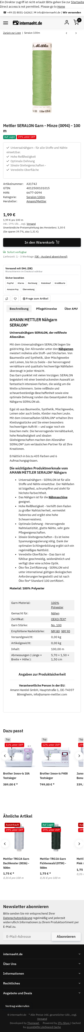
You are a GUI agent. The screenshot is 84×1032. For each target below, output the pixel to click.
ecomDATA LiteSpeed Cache (44, 1027)
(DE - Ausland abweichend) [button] (50, 256)
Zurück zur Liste (12, 32)
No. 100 (56, 625)
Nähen (55, 613)
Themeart (33, 1023)
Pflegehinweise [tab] (46, 309)
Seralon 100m (35, 197)
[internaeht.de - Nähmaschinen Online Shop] (27, 22)
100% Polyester (57, 605)
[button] (76, 22)
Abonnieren (66, 936)
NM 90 (65, 631)
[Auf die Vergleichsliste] (6, 298)
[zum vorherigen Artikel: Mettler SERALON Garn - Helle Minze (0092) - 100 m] (66, 33)
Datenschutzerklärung (17, 918)
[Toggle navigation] (5, 22)
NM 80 (55, 631)
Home (61, 6)
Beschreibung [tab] (19, 309)
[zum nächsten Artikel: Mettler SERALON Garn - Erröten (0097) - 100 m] (76, 33)
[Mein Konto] (66, 22)
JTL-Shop (64, 1023)
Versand (31, 223)
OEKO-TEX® (58, 619)
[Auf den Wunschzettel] (15, 298)
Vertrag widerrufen (17, 1006)
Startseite (77, 2)
